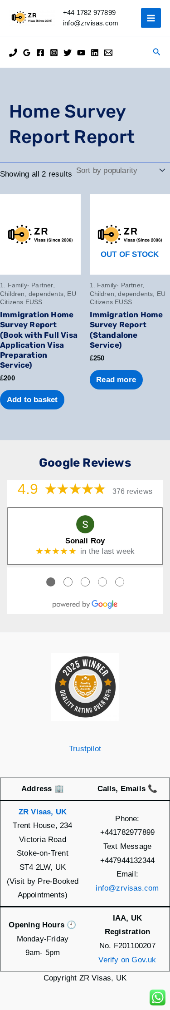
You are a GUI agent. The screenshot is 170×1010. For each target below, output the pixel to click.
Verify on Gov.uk (127, 960)
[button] (157, 52)
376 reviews (132, 491)
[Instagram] (54, 53)
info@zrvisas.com (127, 888)
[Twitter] (67, 53)
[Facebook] (40, 53)
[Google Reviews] (27, 53)
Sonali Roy (85, 541)
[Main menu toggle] (151, 18)
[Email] (108, 53)
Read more (116, 379)
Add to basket (32, 399)
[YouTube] (81, 53)
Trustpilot (85, 748)
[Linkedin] (95, 53)
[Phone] (13, 53)
